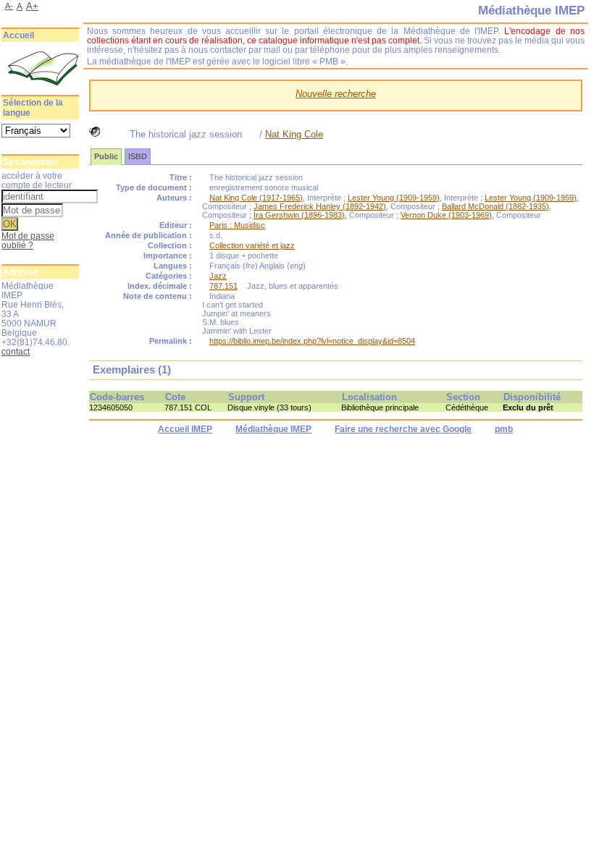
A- (9, 5)
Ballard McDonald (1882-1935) (495, 206)
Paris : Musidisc (237, 225)
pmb (504, 429)
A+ (32, 6)
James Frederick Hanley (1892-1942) (320, 206)
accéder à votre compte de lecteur (36, 180)
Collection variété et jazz (252, 245)
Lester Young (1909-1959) (394, 197)
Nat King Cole (294, 134)
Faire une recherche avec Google (403, 429)
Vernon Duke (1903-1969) (446, 215)
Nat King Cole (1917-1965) (256, 197)
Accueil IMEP (185, 429)
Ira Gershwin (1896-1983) (299, 215)
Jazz (218, 275)
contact (15, 351)
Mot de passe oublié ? (27, 240)
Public (106, 156)
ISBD (137, 156)
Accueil (18, 35)
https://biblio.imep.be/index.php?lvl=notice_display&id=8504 (312, 341)
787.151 (223, 286)
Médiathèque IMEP (273, 429)
